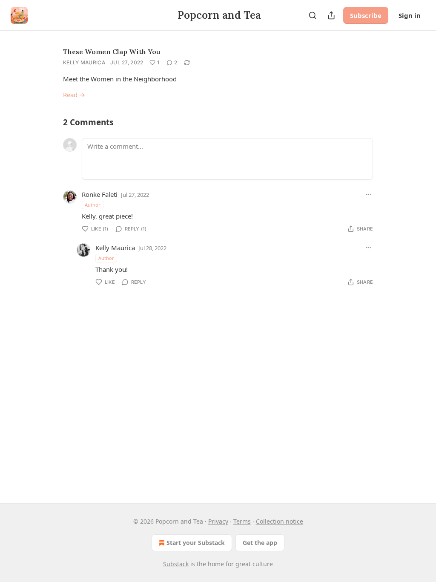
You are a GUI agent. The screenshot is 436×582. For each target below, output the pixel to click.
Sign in (410, 15)
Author (92, 205)
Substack (176, 564)
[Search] (312, 15)
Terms (242, 521)
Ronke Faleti (100, 194)
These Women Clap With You (112, 51)
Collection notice (279, 521)
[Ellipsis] (369, 194)
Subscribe (366, 15)
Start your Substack (195, 543)
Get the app (260, 543)
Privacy (218, 521)
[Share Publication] (331, 15)
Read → (74, 94)
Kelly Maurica (84, 62)
